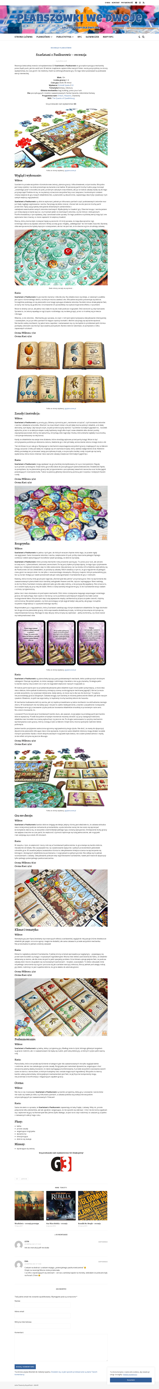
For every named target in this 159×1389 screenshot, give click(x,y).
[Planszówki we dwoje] (79, 19)
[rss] (143, 2)
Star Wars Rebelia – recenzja (56, 1223)
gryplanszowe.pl (70, 170)
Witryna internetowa (23, 1322)
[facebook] (136, 2)
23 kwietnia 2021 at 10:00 (33, 1264)
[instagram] (140, 2)
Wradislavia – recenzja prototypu (27, 1223)
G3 (72, 85)
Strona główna (24, 37)
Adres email (19, 1311)
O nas (107, 3)
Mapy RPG (108, 37)
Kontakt (116, 3)
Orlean (60, 95)
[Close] (152, 1369)
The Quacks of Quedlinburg (63, 98)
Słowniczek (92, 37)
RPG (80, 37)
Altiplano (67, 95)
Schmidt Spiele (64, 85)
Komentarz (19, 1332)
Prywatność (127, 3)
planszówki (43, 37)
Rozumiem (131, 1380)
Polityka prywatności (130, 1375)
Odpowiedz (103, 1242)
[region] (131, 1376)
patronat (24, 1179)
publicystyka (63, 37)
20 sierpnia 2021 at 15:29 (33, 1244)
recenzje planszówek (61, 48)
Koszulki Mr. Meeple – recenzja (89, 1223)
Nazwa (17, 1301)
